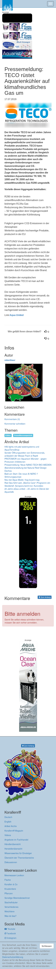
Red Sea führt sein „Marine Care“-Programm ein (27, 482)
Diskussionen (10, 862)
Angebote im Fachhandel (16, 839)
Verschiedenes (11, 906)
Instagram (11, 937)
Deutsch (8, 817)
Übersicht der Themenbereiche (19, 857)
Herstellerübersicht (13, 848)
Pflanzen (8, 893)
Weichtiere (9, 911)
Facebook (11, 933)
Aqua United (16, 315)
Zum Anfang (45, 597)
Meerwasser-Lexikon (14, 875)
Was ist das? (10, 915)
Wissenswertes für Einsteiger (18, 853)
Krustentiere (10, 888)
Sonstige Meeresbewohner (17, 897)
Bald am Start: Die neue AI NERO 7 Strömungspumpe (21, 475)
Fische (7, 879)
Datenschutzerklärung (12, 956)
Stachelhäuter (11, 902)
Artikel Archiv (10, 826)
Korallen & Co (10, 884)
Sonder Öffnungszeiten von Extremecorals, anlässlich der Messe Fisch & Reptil (24, 454)
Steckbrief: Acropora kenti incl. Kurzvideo (23, 485)
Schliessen (47, 945)
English (7, 821)
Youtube (11, 928)
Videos (7, 835)
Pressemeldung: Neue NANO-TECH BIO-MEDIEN (27, 464)
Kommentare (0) (12, 419)
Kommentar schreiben (14, 423)
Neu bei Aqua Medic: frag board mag (21, 479)
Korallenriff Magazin (13, 830)
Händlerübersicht (12, 844)
